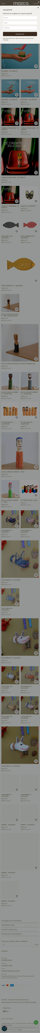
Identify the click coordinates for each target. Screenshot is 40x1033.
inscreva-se (20, 34)
